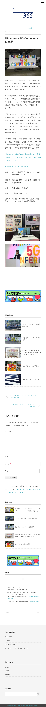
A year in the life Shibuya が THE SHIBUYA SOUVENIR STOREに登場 (31, 352)
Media (7, 667)
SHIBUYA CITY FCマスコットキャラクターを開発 (22, 405)
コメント (8, 432)
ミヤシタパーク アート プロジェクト (16, 648)
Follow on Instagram (23, 583)
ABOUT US (8, 637)
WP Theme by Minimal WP (32, 705)
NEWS (7, 671)
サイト (7, 471)
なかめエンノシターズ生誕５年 (24, 527)
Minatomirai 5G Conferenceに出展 (23, 28)
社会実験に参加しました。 (31, 379)
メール (8, 464)
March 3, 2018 (34, 601)
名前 (7, 457)
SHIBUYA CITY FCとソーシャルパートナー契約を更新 (24, 396)
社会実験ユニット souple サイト (16, 166)
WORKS (7, 674)
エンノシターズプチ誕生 (30, 366)
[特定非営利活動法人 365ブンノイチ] (23, 9)
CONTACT (8, 640)
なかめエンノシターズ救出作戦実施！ (27, 518)
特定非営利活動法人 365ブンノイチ (16, 705)
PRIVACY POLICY (11, 644)
